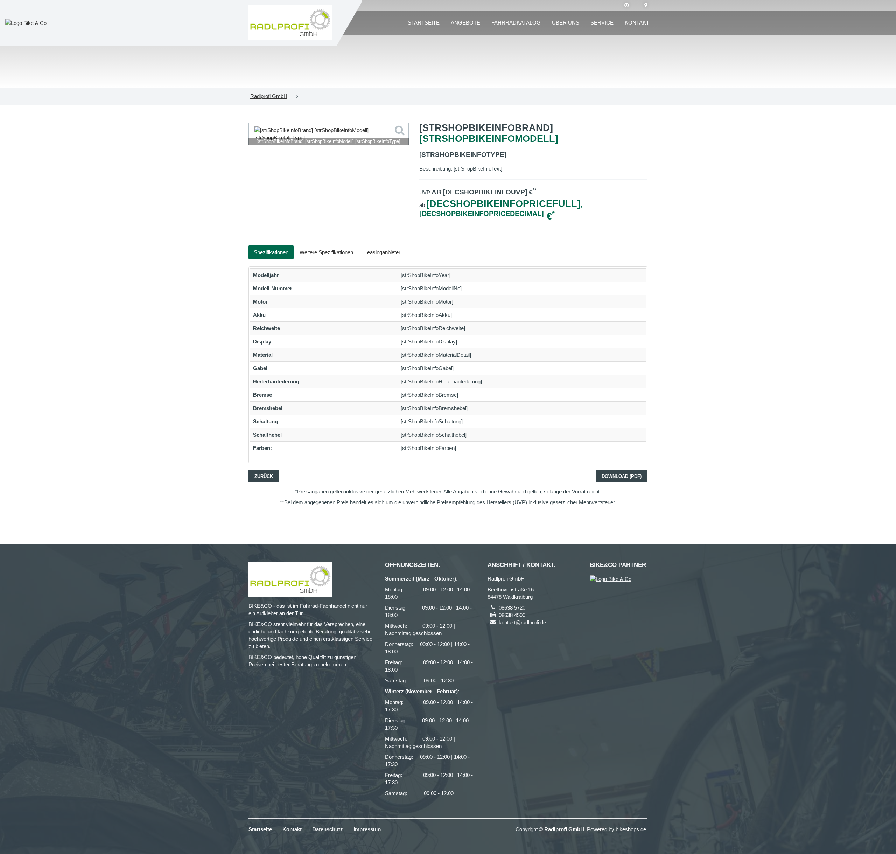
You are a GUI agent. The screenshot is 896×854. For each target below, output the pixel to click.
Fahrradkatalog (516, 23)
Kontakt (637, 23)
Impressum (367, 829)
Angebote (465, 23)
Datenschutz (327, 829)
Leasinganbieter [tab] (382, 252)
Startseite (424, 23)
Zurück (263, 476)
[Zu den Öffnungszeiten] (626, 5)
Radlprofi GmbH (268, 96)
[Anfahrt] (646, 5)
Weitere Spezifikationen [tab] (326, 252)
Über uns (565, 23)
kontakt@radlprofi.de (522, 622)
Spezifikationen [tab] (271, 252)
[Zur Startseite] (290, 22)
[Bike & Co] (613, 579)
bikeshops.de (631, 829)
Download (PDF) (622, 476)
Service (602, 23)
